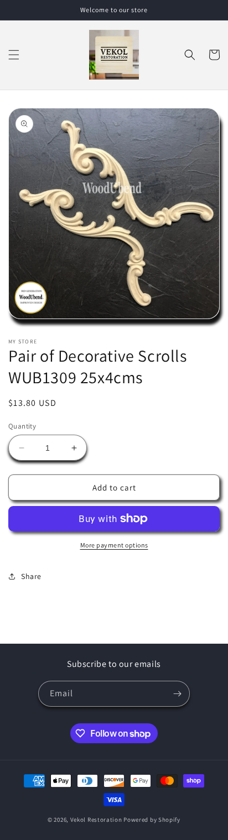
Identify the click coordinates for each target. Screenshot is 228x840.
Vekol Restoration (96, 819)
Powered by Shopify (151, 819)
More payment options (114, 545)
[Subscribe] (177, 694)
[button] (14, 55)
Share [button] (31, 576)
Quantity (22, 426)
